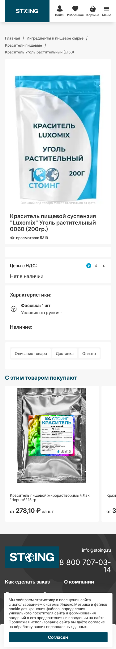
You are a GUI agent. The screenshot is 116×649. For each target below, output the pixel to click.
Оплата (89, 353)
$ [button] (96, 266)
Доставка (65, 353)
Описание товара (31, 353)
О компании (79, 582)
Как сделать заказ (27, 582)
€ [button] (104, 266)
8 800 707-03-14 (85, 566)
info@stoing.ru (96, 550)
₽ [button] (89, 266)
